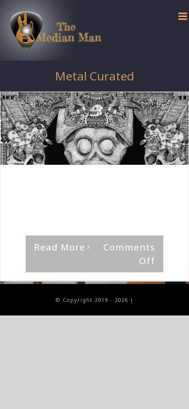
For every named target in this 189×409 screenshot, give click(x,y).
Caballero (28, 192)
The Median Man (49, 183)
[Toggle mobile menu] (183, 16)
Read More (59, 247)
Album (162, 183)
